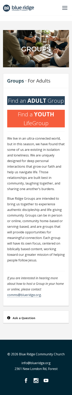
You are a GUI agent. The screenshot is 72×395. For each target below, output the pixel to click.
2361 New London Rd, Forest (36, 369)
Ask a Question (24, 318)
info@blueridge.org (36, 363)
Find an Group (36, 100)
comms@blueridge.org (24, 295)
